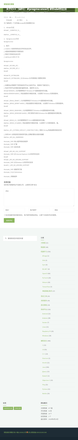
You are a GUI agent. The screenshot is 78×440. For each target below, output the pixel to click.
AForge (44, 256)
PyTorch (45, 278)
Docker (44, 322)
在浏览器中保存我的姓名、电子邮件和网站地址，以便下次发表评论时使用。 (31, 215)
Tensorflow (46, 287)
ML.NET (44, 269)
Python (44, 389)
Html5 (44, 363)
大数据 (43, 243)
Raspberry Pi (46, 331)
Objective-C (46, 380)
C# (43, 349)
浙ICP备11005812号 (19, 432)
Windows (45, 336)
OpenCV (44, 273)
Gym (43, 265)
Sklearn (44, 282)
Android (45, 314)
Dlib (43, 260)
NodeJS (44, 376)
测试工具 (44, 296)
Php (43, 385)
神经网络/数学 (47, 291)
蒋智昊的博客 (9, 4)
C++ (43, 354)
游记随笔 (44, 305)
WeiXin (44, 393)
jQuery (44, 371)
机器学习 (44, 252)
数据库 (43, 247)
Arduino (44, 318)
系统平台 (44, 309)
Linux (44, 327)
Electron (45, 358)
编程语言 (44, 341)
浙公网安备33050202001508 (37, 432)
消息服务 (44, 301)
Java (43, 367)
